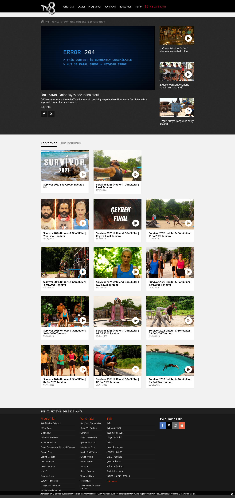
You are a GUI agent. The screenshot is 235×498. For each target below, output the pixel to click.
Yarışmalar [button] (69, 6)
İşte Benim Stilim (88, 442)
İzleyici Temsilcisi (115, 437)
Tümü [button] (138, 6)
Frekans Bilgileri (114, 452)
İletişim (110, 442)
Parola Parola (86, 461)
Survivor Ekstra (48, 476)
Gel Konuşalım (47, 461)
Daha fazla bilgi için (187, 494)
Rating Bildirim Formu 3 (118, 475)
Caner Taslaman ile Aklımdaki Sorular (58, 447)
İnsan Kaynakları (115, 447)
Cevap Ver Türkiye (88, 428)
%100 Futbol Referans (51, 423)
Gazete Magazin (48, 456)
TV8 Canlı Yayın (157, 6)
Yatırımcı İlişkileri (115, 432)
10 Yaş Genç (46, 428)
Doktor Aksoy (47, 452)
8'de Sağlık (46, 432)
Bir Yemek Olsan (48, 442)
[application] (97, 58)
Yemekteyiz (85, 480)
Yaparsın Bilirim (87, 476)
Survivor (84, 466)
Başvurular (125, 6)
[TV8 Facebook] (163, 425)
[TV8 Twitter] (169, 425)
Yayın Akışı (110, 6)
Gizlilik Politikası (114, 456)
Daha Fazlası (112, 481)
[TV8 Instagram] (175, 425)
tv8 (47, 21)
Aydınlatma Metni (115, 471)
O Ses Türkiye (86, 456)
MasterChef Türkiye (89, 452)
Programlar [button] (94, 6)
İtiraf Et (44, 471)
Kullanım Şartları (115, 466)
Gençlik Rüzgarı (48, 466)
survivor (56, 21)
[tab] (49, 144)
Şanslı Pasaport (87, 471)
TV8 (108, 423)
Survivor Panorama (49, 480)
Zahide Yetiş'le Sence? (51, 490)
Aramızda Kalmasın (49, 437)
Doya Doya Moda (88, 437)
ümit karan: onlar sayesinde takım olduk (84, 21)
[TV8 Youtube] (182, 425)
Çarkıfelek (84, 432)
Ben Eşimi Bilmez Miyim (91, 423)
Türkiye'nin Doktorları (50, 485)
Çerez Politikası (114, 461)
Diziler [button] (81, 6)
